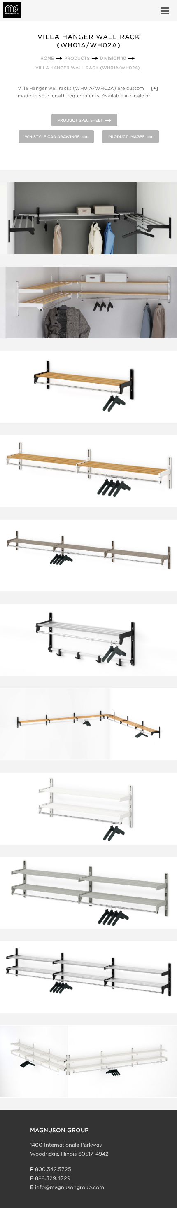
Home (47, 58)
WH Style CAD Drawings (52, 136)
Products (77, 58)
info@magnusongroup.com (69, 1187)
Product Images (126, 136)
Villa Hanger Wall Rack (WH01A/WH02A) (87, 67)
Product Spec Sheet (80, 120)
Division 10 (113, 58)
